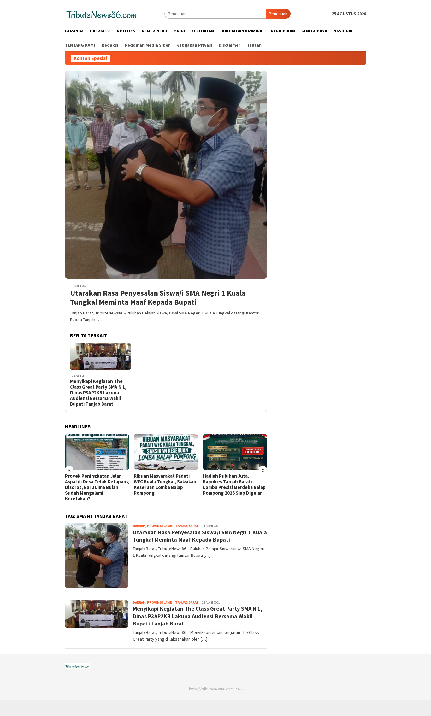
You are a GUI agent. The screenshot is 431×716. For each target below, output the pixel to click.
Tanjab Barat (187, 526)
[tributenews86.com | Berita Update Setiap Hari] (101, 13)
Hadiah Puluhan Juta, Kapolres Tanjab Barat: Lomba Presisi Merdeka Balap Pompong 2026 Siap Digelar (234, 484)
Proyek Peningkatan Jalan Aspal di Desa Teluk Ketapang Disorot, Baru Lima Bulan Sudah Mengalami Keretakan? (97, 487)
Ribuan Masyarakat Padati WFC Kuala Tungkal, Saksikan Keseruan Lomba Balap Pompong (165, 484)
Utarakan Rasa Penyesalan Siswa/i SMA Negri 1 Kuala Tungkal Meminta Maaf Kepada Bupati (157, 298)
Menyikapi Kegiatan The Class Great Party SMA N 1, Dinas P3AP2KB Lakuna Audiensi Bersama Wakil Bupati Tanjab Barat (98, 393)
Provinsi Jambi (160, 526)
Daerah (139, 526)
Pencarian (278, 13)
